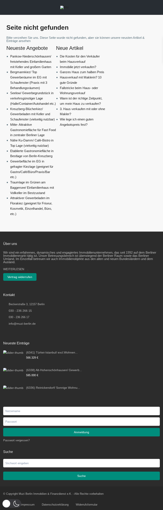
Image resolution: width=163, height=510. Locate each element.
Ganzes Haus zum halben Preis (82, 72)
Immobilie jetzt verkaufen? (78, 67)
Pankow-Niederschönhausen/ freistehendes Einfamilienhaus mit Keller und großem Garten (31, 61)
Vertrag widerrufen (19, 277)
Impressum (28, 504)
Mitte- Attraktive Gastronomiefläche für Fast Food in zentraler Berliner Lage (33, 130)
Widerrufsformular (86, 504)
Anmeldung (81, 432)
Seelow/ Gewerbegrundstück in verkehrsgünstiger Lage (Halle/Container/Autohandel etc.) (33, 98)
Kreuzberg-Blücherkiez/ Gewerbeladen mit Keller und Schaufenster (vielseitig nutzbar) (32, 114)
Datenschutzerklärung (55, 504)
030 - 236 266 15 (20, 310)
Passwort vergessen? (16, 440)
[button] (11, 503)
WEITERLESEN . (15, 269)
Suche (81, 476)
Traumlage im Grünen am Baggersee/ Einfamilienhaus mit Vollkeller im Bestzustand (32, 187)
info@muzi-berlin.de (22, 323)
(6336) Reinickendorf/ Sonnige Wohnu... (53, 387)
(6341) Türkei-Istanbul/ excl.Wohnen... (52, 352)
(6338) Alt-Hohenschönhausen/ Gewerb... (54, 370)
